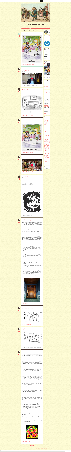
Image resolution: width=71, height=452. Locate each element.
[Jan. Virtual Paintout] (45, 73)
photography (48, 149)
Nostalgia (32, 152)
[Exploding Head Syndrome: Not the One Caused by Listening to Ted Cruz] (48, 77)
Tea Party (46, 160)
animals (46, 120)
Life (26, 303)
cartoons (48, 124)
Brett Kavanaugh (47, 123)
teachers (29, 171)
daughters (45, 128)
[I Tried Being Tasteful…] (35, 12)
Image (19, 34)
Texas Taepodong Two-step (28, 352)
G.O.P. (29, 347)
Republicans (39, 347)
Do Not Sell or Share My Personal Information (45, 448)
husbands (29, 85)
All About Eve (25, 176)
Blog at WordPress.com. (38, 448)
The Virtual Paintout (46, 113)
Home (21, 28)
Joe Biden (45, 142)
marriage (31, 64)
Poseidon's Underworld (46, 106)
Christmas (47, 125)
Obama (47, 148)
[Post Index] (48, 67)
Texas (30, 171)
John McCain (47, 142)
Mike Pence (45, 146)
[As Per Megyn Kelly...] (45, 70)
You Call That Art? (31, 28)
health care (26, 115)
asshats (24, 347)
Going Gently (45, 99)
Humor (29, 64)
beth (44, 85)
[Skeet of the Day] (48, 70)
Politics (34, 85)
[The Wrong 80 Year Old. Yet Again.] (48, 64)
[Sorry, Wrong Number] (45, 77)
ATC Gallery (24, 28)
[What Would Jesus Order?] (48, 73)
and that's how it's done (24, 85)
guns (45, 136)
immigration (48, 140)
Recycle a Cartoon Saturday (29, 329)
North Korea (28, 442)
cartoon (24, 116)
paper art (29, 215)
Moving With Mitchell (46, 105)
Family (26, 64)
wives (37, 116)
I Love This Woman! (27, 157)
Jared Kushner (48, 141)
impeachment (45, 141)
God (25, 215)
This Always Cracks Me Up (29, 120)
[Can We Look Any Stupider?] (45, 64)
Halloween (47, 136)
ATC (46, 122)
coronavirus (45, 127)
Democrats (28, 347)
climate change (46, 126)
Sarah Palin (47, 156)
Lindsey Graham (45, 143)
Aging (22, 64)
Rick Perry (46, 155)
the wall (48, 162)
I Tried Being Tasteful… (35, 24)
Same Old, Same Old (27, 308)
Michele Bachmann (48, 145)
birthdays (45, 123)
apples (22, 215)
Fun (27, 64)
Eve (24, 215)
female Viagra (26, 116)
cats (44, 125)
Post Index (27, 28)
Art (23, 152)
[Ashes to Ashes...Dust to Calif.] (45, 67)
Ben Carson (48, 122)
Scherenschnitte (46, 157)
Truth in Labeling (26, 89)
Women (33, 64)
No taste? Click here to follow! (46, 49)
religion (47, 152)
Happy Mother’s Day (27, 33)
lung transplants (28, 304)
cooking (48, 126)
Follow (45, 56)
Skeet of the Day (47, 87)
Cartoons (24, 64)
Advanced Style (45, 92)
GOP (49, 135)
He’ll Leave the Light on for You (30, 220)
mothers (33, 153)
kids (31, 85)
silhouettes (46, 158)
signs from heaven (35, 304)
